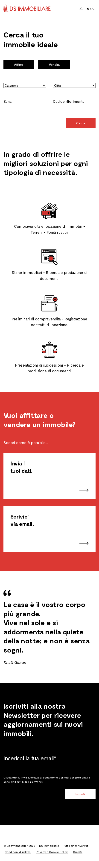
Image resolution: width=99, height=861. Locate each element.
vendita (54, 64)
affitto (18, 64)
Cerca (80, 123)
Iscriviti (80, 794)
